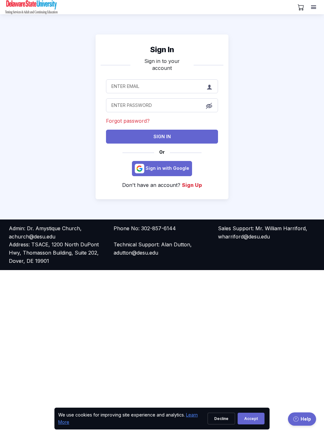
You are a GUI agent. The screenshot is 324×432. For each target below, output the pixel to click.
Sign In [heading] (162, 49)
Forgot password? (128, 121)
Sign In (162, 136)
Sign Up (192, 185)
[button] (209, 106)
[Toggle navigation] (314, 7)
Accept (251, 418)
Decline (221, 418)
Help (306, 419)
